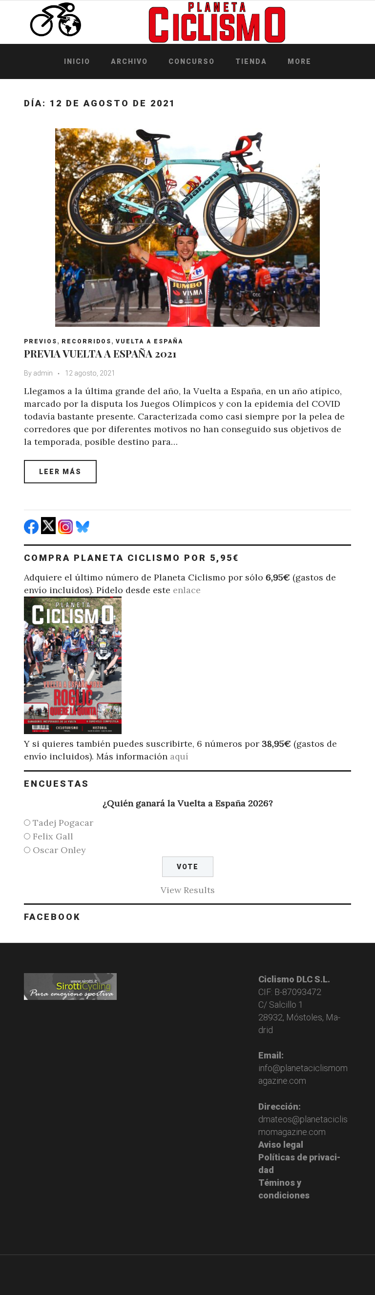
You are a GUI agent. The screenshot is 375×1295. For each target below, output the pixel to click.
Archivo (129, 61)
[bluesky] (83, 531)
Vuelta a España (149, 341)
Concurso (191, 61)
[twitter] (49, 531)
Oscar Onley (59, 850)
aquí (179, 756)
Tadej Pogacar (63, 822)
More (300, 61)
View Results (188, 890)
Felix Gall (53, 836)
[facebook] (32, 531)
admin (43, 373)
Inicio (77, 61)
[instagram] (66, 531)
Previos (40, 341)
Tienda (251, 61)
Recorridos (86, 341)
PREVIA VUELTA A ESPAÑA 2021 (100, 353)
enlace (187, 590)
